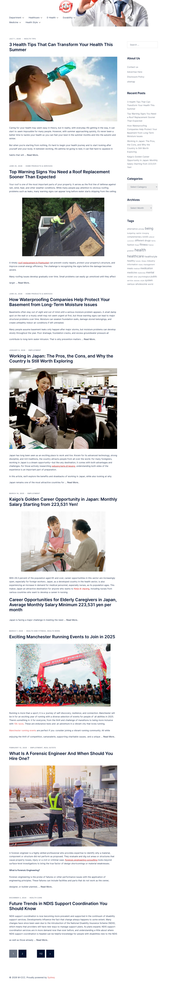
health (140, 250)
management (149, 264)
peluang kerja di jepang (63, 466)
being (149, 228)
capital (138, 233)
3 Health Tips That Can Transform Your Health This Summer (61, 47)
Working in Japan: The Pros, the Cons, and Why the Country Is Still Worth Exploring (61, 358)
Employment (35, 350)
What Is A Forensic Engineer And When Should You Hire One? (61, 756)
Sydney (51, 977)
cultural (151, 237)
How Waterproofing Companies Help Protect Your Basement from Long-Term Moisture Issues (59, 302)
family (153, 241)
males (141, 265)
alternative (132, 229)
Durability (67, 17)
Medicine (13, 22)
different (139, 240)
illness (144, 261)
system (149, 280)
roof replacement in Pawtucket (33, 262)
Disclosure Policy (135, 76)
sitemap (131, 81)
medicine (132, 272)
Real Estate (50, 748)
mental (150, 272)
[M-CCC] (66, 6)
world (150, 284)
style (142, 281)
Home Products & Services (39, 166)
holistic (138, 261)
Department (15, 17)
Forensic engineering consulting (81, 860)
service (130, 280)
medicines (141, 273)
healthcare (135, 256)
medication (146, 268)
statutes (137, 281)
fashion (130, 245)
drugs (148, 240)
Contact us (132, 67)
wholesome (141, 284)
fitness (144, 244)
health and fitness (36, 631)
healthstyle (151, 256)
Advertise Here (134, 72)
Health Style (32, 22)
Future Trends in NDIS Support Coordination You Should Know (58, 906)
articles (141, 229)
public (154, 276)
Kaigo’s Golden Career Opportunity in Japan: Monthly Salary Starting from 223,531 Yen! (63, 502)
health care (36, 898)
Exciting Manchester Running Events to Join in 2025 (62, 636)
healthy (131, 260)
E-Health (51, 17)
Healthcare (34, 17)
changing (145, 233)
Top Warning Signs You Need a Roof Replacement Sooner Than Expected (59, 174)
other (136, 277)
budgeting (131, 233)
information (132, 264)
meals (130, 268)
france (150, 245)
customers (130, 241)
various (131, 284)
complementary (134, 237)
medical (137, 269)
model (130, 276)
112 (41, 953)
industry (151, 261)
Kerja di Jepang (81, 588)
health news (53, 631)
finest (137, 245)
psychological (144, 277)
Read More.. (33, 155)
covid (145, 236)
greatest (130, 251)
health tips (30, 39)
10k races (19, 723)
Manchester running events (22, 730)
